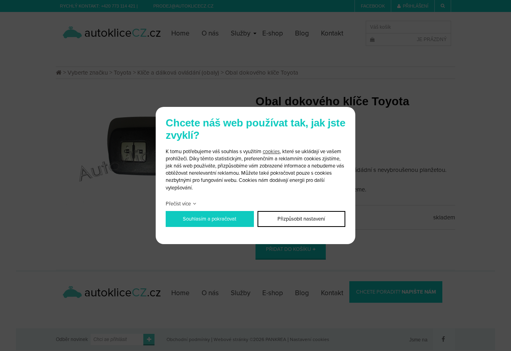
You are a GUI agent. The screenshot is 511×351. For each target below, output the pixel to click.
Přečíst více (178, 204)
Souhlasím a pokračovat (209, 219)
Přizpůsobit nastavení (301, 219)
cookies (271, 151)
